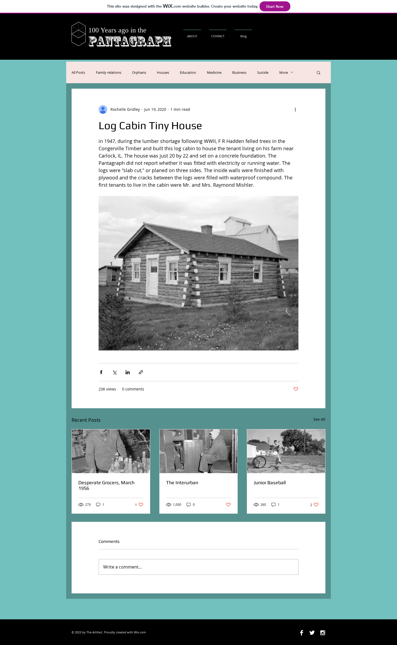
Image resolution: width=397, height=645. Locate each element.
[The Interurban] (199, 451)
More (283, 72)
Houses (163, 72)
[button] (318, 72)
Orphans (139, 72)
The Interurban (182, 482)
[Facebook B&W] (302, 633)
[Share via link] (140, 372)
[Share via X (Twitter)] (114, 372)
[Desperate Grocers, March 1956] (111, 451)
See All (319, 419)
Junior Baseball (270, 482)
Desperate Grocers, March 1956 (106, 485)
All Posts (78, 72)
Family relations (108, 72)
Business (239, 72)
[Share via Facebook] (101, 372)
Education (188, 72)
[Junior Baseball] (286, 451)
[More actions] (295, 109)
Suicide (262, 72)
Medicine (214, 72)
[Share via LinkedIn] (127, 372)
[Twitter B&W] (312, 633)
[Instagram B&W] (323, 633)
